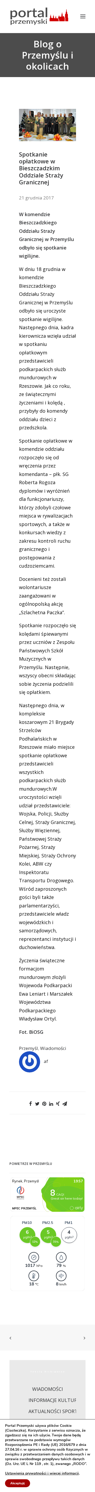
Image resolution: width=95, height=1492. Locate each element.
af (46, 1061)
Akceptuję (17, 1483)
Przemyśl (28, 1048)
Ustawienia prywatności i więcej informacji (42, 1473)
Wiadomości (53, 1048)
